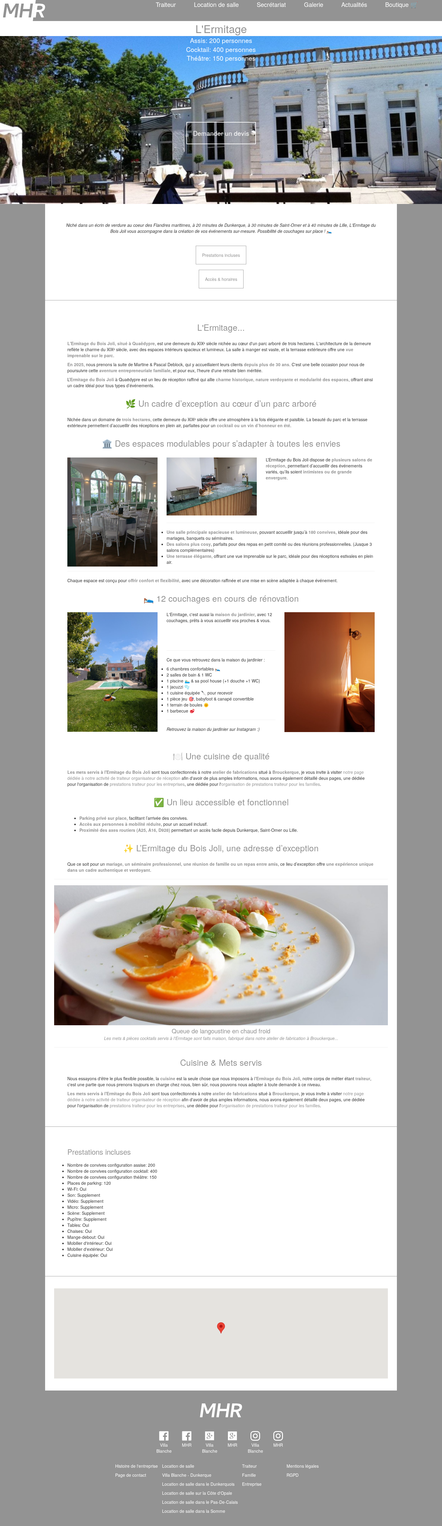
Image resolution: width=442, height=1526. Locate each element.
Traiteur (166, 4)
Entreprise (252, 1484)
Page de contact (130, 1475)
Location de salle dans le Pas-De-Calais (200, 1502)
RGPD (293, 1475)
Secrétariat (271, 4)
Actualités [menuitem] (354, 4)
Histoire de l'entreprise (136, 1466)
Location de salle (216, 4)
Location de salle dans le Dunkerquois (198, 1484)
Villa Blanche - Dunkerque (186, 1475)
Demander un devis (221, 133)
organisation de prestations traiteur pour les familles (270, 784)
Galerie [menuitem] (313, 4)
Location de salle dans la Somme (193, 1511)
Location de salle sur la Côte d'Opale (197, 1493)
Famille (249, 1475)
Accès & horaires (221, 279)
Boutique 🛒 (401, 4)
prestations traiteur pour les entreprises (147, 784)
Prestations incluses (221, 255)
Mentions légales (303, 1466)
